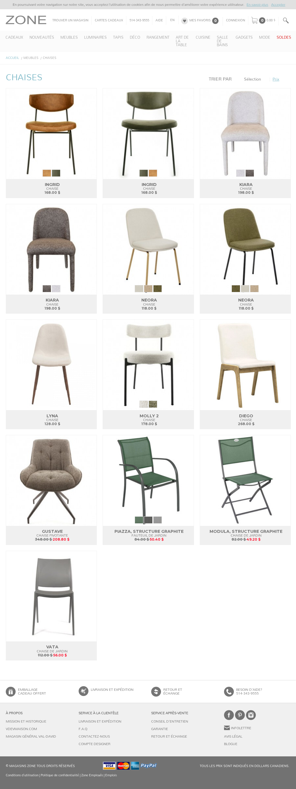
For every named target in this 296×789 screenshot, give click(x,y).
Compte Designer (94, 744)
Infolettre (241, 728)
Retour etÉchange (172, 691)
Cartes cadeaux (109, 20)
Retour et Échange (169, 736)
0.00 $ (271, 20)
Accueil (12, 57)
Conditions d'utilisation (22, 775)
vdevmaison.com (21, 729)
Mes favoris (200, 20)
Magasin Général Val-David (31, 736)
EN (172, 20)
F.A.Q (83, 729)
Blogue (230, 744)
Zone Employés (92, 775)
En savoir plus (257, 4)
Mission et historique (26, 721)
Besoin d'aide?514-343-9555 (249, 691)
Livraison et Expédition (112, 689)
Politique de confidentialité (60, 775)
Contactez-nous (94, 736)
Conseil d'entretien (169, 721)
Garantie (159, 729)
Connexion (235, 20)
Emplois (111, 775)
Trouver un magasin (70, 20)
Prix (276, 79)
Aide (159, 20)
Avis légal (233, 736)
